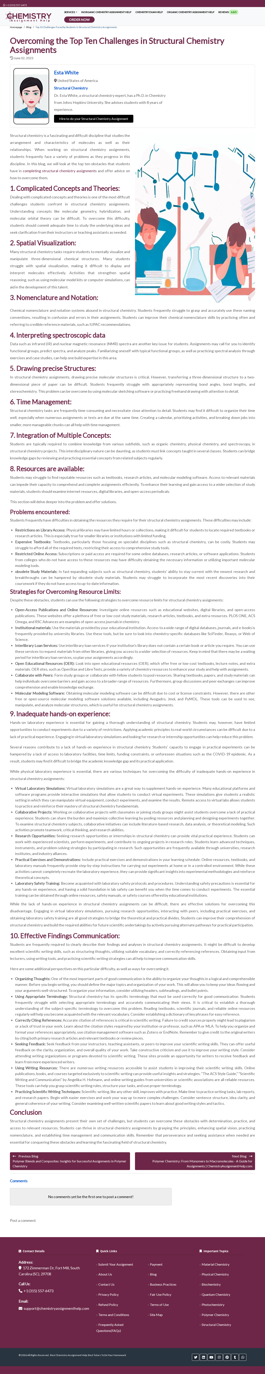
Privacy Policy (108, 1294)
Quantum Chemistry (216, 1294)
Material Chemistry (215, 1264)
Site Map (156, 1315)
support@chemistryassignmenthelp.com (56, 1308)
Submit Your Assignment (115, 1264)
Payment (156, 1264)
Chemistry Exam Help (149, 12)
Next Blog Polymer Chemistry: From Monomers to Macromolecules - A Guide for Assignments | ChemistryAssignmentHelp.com (202, 1161)
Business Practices (163, 1284)
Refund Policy (108, 1304)
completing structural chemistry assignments (60, 170)
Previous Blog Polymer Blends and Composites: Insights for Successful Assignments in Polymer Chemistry (69, 1161)
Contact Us (106, 1284)
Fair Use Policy (160, 1294)
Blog (153, 1274)
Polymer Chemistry (215, 1315)
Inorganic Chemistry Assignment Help (106, 12)
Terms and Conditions (113, 1315)
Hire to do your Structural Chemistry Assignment (93, 119)
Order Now (79, 19)
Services (69, 12)
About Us (105, 1274)
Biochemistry (211, 1284)
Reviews (227, 12)
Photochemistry (213, 1304)
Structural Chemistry (216, 1325)
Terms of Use (159, 1304)
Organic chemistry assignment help (190, 12)
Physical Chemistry (215, 1274)
